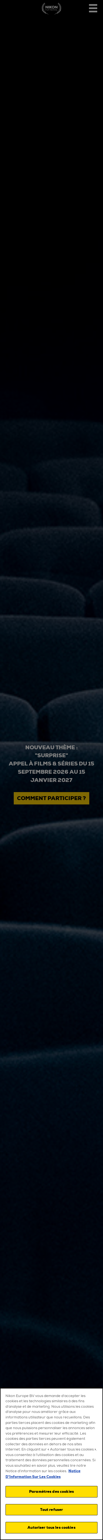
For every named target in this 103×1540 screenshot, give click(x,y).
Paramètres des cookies (51, 1491)
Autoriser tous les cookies (51, 1527)
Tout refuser (51, 1509)
